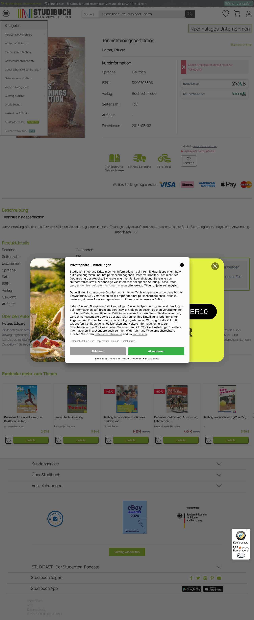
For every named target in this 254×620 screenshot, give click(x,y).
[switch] (241, 555)
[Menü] (247, 531)
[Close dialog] (215, 266)
